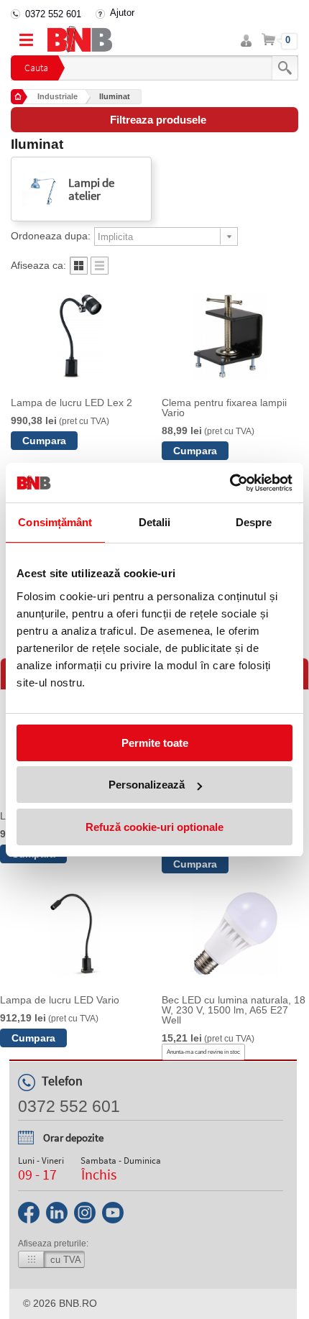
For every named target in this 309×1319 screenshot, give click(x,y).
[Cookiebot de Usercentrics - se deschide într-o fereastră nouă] (229, 483)
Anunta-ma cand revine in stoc (203, 1052)
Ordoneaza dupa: (51, 236)
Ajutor (122, 12)
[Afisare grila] (79, 271)
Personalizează (147, 784)
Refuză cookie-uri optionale (154, 827)
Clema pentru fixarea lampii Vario (224, 407)
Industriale (57, 96)
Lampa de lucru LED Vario (59, 1000)
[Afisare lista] (100, 271)
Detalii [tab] (155, 522)
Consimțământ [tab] (55, 522)
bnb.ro (78, 1303)
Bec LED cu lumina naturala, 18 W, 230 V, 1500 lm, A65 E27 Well (233, 1010)
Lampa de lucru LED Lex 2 (71, 402)
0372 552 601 (53, 14)
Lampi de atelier (91, 189)
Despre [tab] (254, 522)
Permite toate (154, 743)
